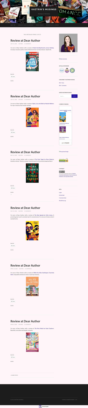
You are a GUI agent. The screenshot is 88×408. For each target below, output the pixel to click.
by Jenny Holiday (43, 48)
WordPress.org (62, 200)
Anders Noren (70, 399)
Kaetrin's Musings (44, 9)
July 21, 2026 (14, 43)
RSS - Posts (61, 82)
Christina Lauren (62, 124)
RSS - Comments (62, 85)
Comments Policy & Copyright (25, 25)
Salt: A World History (64, 137)
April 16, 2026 (14, 268)
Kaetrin (20, 43)
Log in (60, 192)
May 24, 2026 (14, 211)
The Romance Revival (64, 123)
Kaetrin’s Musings (18, 399)
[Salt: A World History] (62, 132)
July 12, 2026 (14, 99)
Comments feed (62, 197)
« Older (14, 375)
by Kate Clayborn (44, 328)
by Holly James (43, 215)
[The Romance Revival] (62, 121)
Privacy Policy (40, 25)
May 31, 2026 (14, 155)
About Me (13, 25)
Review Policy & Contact (52, 25)
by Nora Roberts (44, 159)
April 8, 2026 (14, 324)
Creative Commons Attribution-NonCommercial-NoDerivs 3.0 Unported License (68, 175)
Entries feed (61, 195)
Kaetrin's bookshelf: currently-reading (65, 111)
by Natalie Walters (43, 103)
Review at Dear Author (25, 40)
